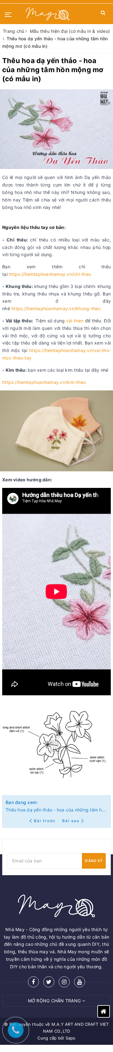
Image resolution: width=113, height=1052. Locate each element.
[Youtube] (79, 981)
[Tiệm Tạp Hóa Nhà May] (47, 13)
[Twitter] (48, 981)
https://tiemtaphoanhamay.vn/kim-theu (44, 382)
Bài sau (70, 820)
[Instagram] (64, 981)
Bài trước (45, 820)
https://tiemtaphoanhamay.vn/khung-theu (56, 308)
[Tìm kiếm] (103, 14)
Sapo (71, 1037)
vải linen (74, 320)
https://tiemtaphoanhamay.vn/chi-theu (50, 274)
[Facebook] (33, 981)
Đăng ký (94, 860)
